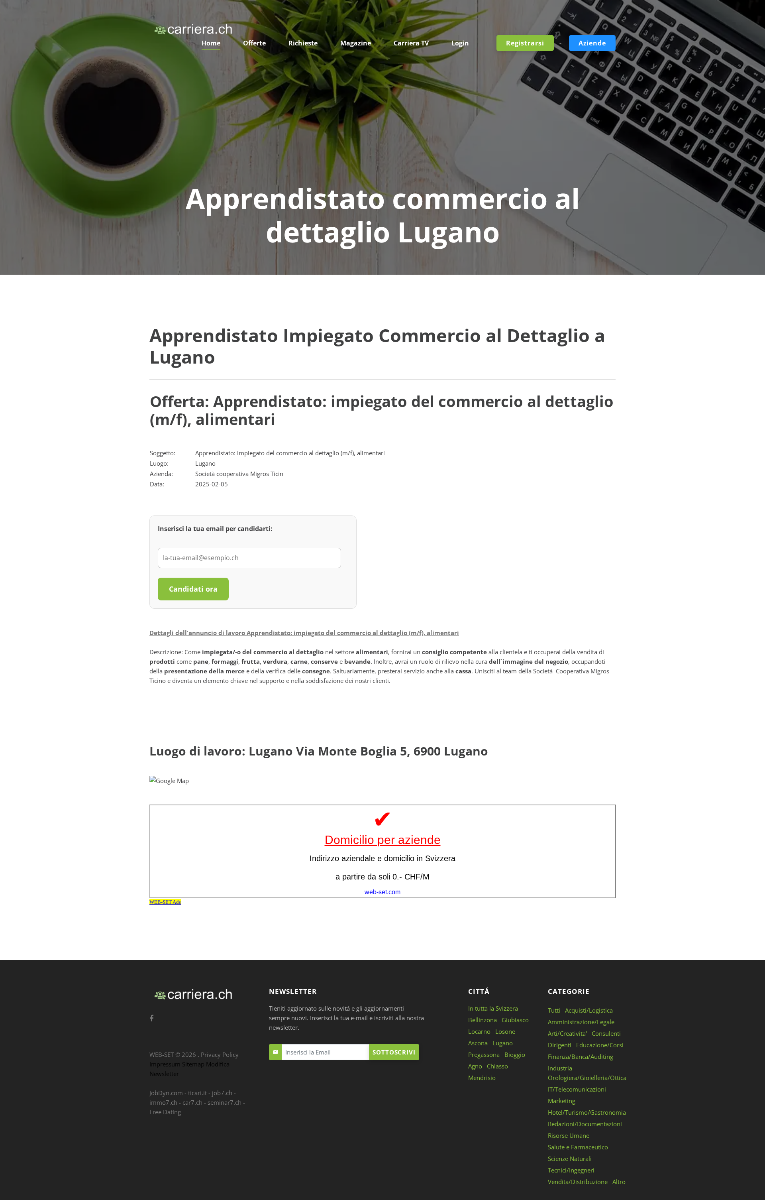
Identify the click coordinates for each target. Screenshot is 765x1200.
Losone (505, 1031)
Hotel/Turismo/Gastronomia (587, 1112)
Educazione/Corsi (600, 1045)
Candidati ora (193, 589)
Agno (475, 1066)
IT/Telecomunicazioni (577, 1089)
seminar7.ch (224, 1102)
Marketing (561, 1101)
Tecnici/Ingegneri (571, 1170)
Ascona (478, 1043)
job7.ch (222, 1093)
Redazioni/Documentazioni (585, 1124)
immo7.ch (163, 1102)
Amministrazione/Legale (581, 1022)
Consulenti (606, 1033)
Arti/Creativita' (567, 1033)
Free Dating (165, 1112)
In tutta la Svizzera (493, 1008)
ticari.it (197, 1093)
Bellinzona (482, 1020)
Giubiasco (515, 1020)
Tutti (554, 1010)
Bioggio (514, 1054)
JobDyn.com (166, 1093)
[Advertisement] (382, 121)
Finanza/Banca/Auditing (580, 1056)
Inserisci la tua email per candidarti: (215, 528)
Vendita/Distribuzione (578, 1182)
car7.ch (192, 1102)
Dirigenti (559, 1045)
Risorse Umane (568, 1135)
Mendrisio (482, 1078)
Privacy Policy (220, 1054)
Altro (619, 1182)
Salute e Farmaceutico (578, 1147)
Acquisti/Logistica (589, 1010)
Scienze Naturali (570, 1159)
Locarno (479, 1031)
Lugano (502, 1043)
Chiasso (497, 1066)
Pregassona (484, 1054)
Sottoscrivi (394, 1052)
